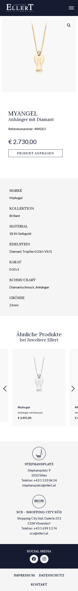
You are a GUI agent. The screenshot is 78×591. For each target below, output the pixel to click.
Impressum (24, 575)
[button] (35, 153)
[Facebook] (34, 559)
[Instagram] (44, 559)
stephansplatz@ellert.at (39, 485)
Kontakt (39, 584)
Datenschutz (51, 575)
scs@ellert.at (39, 533)
